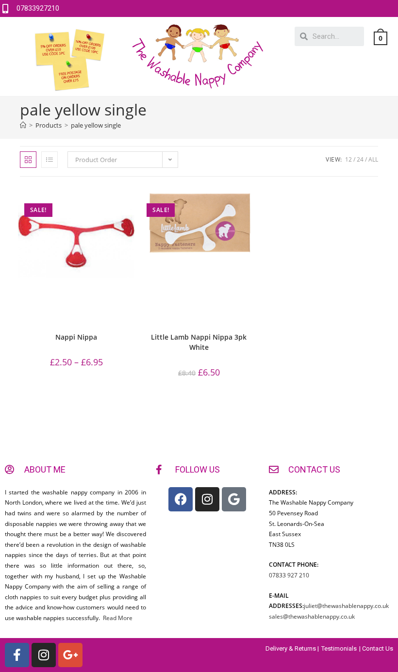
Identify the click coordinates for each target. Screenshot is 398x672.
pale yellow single (96, 125)
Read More (117, 618)
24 (360, 159)
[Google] (234, 499)
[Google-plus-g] (70, 655)
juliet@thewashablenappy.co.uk (346, 606)
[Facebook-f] (17, 655)
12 (348, 159)
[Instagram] (207, 499)
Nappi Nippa (76, 337)
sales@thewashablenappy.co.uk (312, 616)
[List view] (49, 159)
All (373, 159)
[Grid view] (28, 159)
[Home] (23, 125)
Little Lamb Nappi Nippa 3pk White (199, 342)
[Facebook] (180, 499)
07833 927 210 (289, 575)
